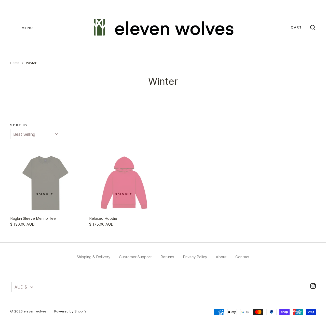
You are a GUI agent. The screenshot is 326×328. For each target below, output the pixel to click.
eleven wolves (35, 311)
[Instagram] (313, 287)
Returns (167, 256)
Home (14, 63)
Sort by (19, 125)
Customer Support (135, 256)
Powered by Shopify (70, 311)
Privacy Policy (195, 256)
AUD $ (21, 287)
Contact (242, 256)
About (221, 256)
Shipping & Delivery (93, 256)
